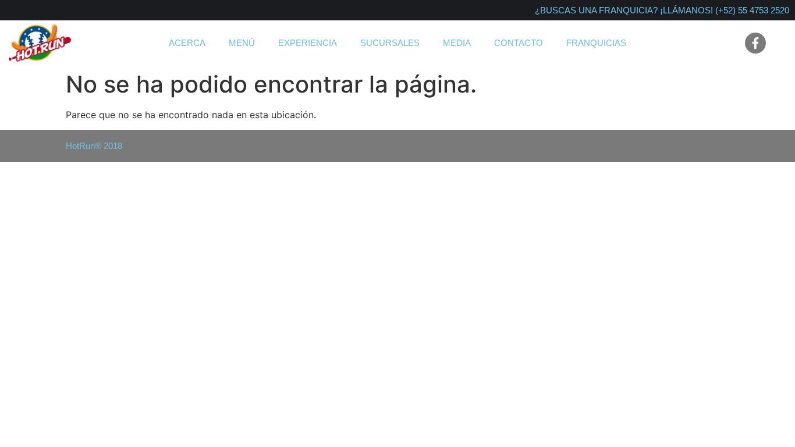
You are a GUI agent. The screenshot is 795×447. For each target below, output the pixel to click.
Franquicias (596, 43)
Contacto (518, 43)
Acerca (187, 43)
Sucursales (390, 43)
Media (457, 43)
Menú (242, 43)
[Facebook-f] (755, 43)
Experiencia (307, 43)
